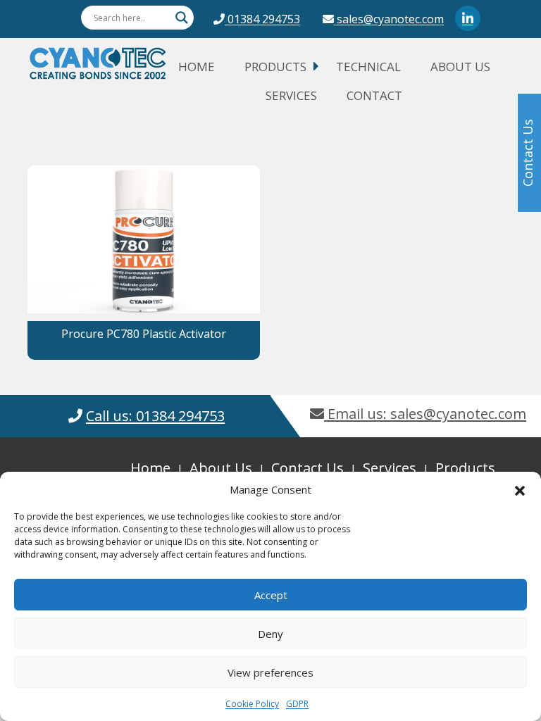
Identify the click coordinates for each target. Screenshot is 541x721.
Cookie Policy (252, 704)
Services (291, 95)
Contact (374, 95)
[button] (520, 489)
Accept (270, 595)
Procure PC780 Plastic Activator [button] (143, 333)
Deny (270, 634)
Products (275, 66)
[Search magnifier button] (182, 17)
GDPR (297, 704)
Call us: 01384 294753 (155, 415)
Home (196, 66)
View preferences (270, 672)
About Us (460, 66)
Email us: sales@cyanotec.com (425, 413)
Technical (368, 66)
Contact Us (307, 467)
